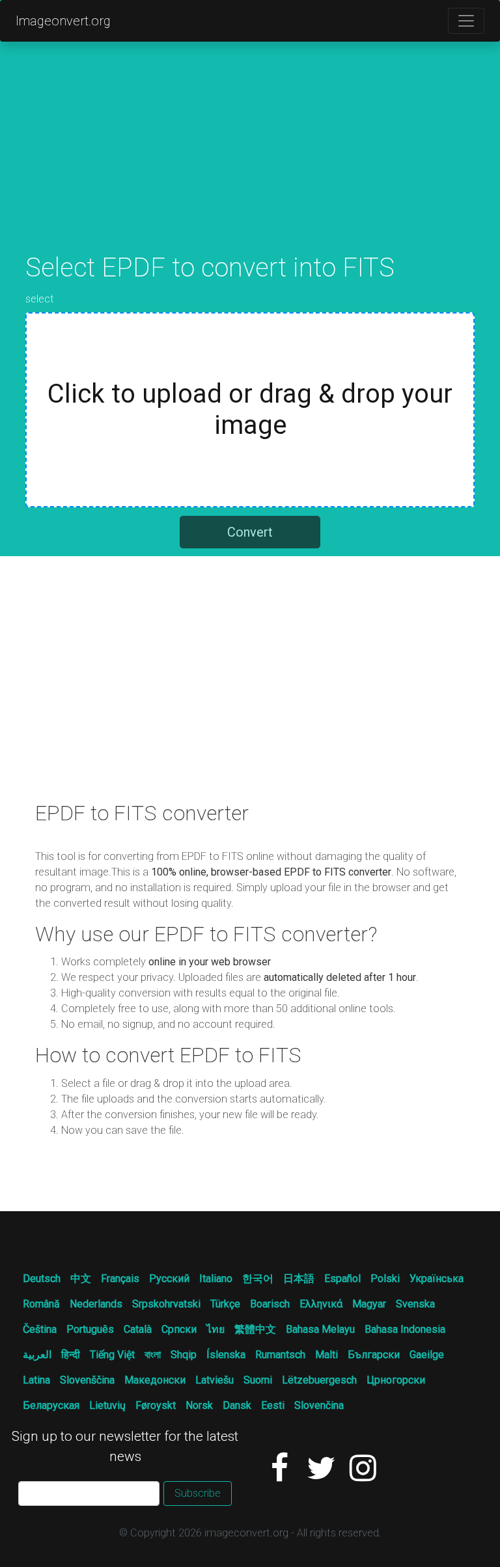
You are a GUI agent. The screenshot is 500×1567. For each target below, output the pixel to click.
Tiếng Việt (112, 1354)
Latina (36, 1380)
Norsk (199, 1405)
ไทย (215, 1329)
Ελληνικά (320, 1304)
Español (342, 1278)
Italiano (215, 1278)
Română (41, 1304)
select (39, 299)
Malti (326, 1354)
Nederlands (96, 1304)
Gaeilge (427, 1354)
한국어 (257, 1278)
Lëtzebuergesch (319, 1380)
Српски (179, 1329)
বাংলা (153, 1354)
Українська (437, 1278)
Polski (385, 1278)
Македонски (155, 1380)
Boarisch (270, 1304)
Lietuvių (107, 1405)
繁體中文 (255, 1329)
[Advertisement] (250, 161)
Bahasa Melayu (320, 1329)
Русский (169, 1278)
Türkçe (225, 1304)
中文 (80, 1278)
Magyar (369, 1304)
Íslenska (225, 1354)
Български (374, 1354)
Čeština (40, 1329)
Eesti (273, 1405)
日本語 (298, 1278)
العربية (37, 1354)
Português (90, 1329)
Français (120, 1278)
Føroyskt (155, 1405)
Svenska (415, 1304)
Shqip (184, 1354)
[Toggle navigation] (466, 21)
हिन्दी (70, 1354)
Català (138, 1329)
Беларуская (51, 1405)
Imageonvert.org (63, 21)
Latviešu (214, 1380)
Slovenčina (319, 1405)
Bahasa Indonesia (405, 1329)
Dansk (237, 1405)
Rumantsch (280, 1354)
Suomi (257, 1380)
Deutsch (42, 1278)
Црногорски (396, 1380)
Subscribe (197, 1493)
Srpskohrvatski (166, 1304)
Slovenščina (87, 1380)
